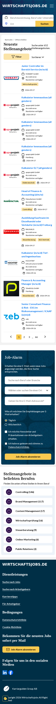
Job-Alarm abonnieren (28, 456)
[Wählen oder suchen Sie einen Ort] (47, 390)
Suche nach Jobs (11, 581)
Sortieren (36, 57)
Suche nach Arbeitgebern (16, 589)
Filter (19, 56)
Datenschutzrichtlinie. (18, 447)
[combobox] (28, 21)
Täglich (12, 420)
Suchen (45, 23)
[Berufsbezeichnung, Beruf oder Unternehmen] (6, 17)
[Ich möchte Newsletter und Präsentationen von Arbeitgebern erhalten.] (6, 432)
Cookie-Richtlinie (11, 627)
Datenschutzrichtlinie (14, 619)
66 (36, 337)
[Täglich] (6, 420)
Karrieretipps (10, 596)
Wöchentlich (14, 424)
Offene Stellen (21, 40)
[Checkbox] (6, 443)
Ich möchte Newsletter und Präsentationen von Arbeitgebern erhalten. (25, 435)
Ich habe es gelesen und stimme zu (25, 445)
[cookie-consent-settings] (5, 699)
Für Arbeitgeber (11, 603)
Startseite (9, 40)
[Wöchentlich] (6, 424)
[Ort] (6, 24)
